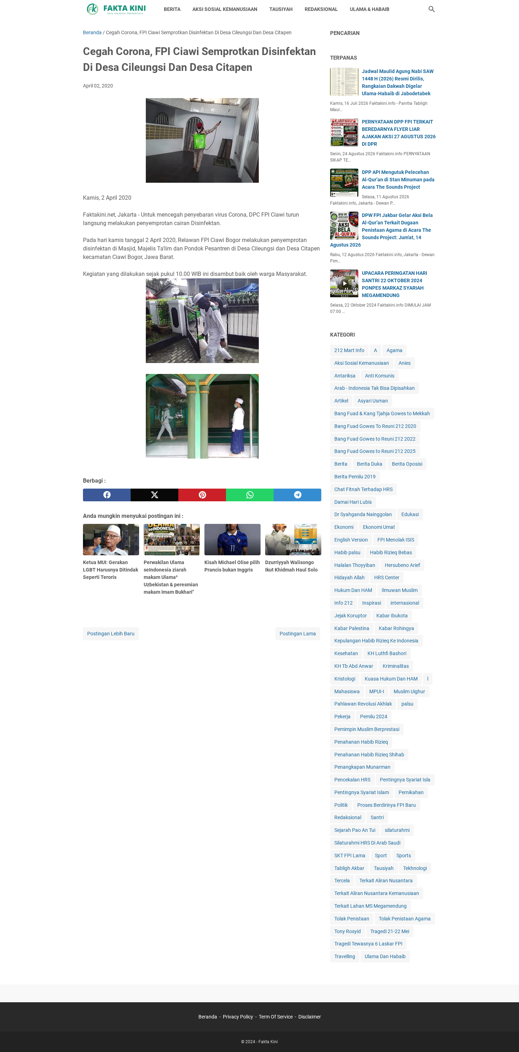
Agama (394, 350)
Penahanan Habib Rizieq (361, 742)
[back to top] (505, 1036)
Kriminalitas (396, 666)
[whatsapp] (250, 495)
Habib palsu (347, 552)
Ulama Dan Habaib (385, 956)
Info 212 (343, 603)
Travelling (344, 956)
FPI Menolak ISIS (395, 540)
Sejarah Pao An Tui (354, 830)
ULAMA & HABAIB (369, 9)
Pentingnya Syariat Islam (361, 792)
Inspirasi (371, 603)
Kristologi (344, 679)
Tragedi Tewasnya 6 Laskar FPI (368, 944)
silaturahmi (397, 830)
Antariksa (345, 376)
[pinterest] (202, 495)
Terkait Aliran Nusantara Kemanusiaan (376, 893)
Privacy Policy (238, 1017)
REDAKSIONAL (321, 9)
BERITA (172, 9)
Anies (405, 363)
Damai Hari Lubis (353, 502)
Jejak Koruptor (350, 615)
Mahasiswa (347, 691)
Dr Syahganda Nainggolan (363, 514)
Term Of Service (276, 1017)
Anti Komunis (379, 376)
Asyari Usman (373, 401)
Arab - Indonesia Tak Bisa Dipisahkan (374, 388)
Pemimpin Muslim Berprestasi (366, 729)
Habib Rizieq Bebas (391, 552)
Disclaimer (309, 1017)
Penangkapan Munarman (362, 767)
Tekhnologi (415, 868)
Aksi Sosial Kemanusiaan (361, 363)
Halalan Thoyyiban (354, 565)
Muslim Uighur (409, 691)
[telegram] (297, 495)
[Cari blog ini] (432, 9)
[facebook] (107, 495)
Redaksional (347, 817)
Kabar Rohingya (396, 628)
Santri (377, 817)
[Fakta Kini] (117, 9)
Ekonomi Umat (379, 527)
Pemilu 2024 (373, 716)
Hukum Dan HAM (353, 590)
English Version (351, 540)
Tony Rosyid (347, 931)
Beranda (207, 1017)
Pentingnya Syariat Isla (405, 779)
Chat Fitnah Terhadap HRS (363, 489)
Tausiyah (384, 868)
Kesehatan (346, 653)
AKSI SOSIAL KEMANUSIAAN (224, 9)
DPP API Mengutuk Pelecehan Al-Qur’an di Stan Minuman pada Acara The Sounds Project (398, 179)
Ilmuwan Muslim (400, 590)
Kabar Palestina (351, 628)
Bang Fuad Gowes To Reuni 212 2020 (375, 426)
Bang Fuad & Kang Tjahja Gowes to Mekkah (382, 413)
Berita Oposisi (407, 464)
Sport (381, 855)
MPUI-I (376, 691)
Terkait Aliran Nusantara (386, 880)
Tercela (342, 880)
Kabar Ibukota (392, 615)
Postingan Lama (298, 633)
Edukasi (410, 514)
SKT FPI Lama (349, 855)
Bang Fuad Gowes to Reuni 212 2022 (375, 439)
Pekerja (342, 716)
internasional (404, 603)
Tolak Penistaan (351, 918)
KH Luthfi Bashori (387, 653)
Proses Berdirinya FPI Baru (386, 805)
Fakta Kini (268, 1041)
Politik (341, 805)
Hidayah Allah (349, 577)
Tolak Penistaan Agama (405, 918)
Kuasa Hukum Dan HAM (391, 679)
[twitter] (154, 495)
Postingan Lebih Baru (111, 633)
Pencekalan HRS (352, 779)
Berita (340, 464)
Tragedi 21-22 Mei (389, 931)
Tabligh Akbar (349, 868)
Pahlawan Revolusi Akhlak (363, 704)
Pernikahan (411, 792)
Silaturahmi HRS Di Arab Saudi (367, 843)
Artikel (341, 401)
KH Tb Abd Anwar (353, 666)
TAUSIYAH (281, 9)
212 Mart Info (349, 350)
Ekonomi (343, 527)
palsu (407, 704)
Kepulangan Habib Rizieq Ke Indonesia (376, 640)
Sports (403, 855)
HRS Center (386, 577)
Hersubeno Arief (402, 565)
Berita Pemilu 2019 (355, 476)
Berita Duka (369, 464)
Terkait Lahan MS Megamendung (370, 906)
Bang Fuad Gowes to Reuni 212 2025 (375, 451)
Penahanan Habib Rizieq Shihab (369, 754)
